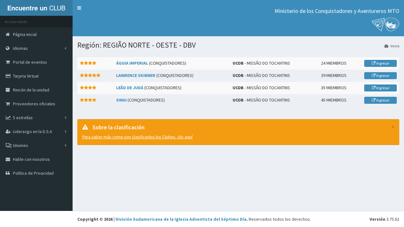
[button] (79, 8)
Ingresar (382, 63)
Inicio (394, 46)
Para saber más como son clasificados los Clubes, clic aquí (137, 137)
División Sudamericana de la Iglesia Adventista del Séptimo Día (181, 219)
